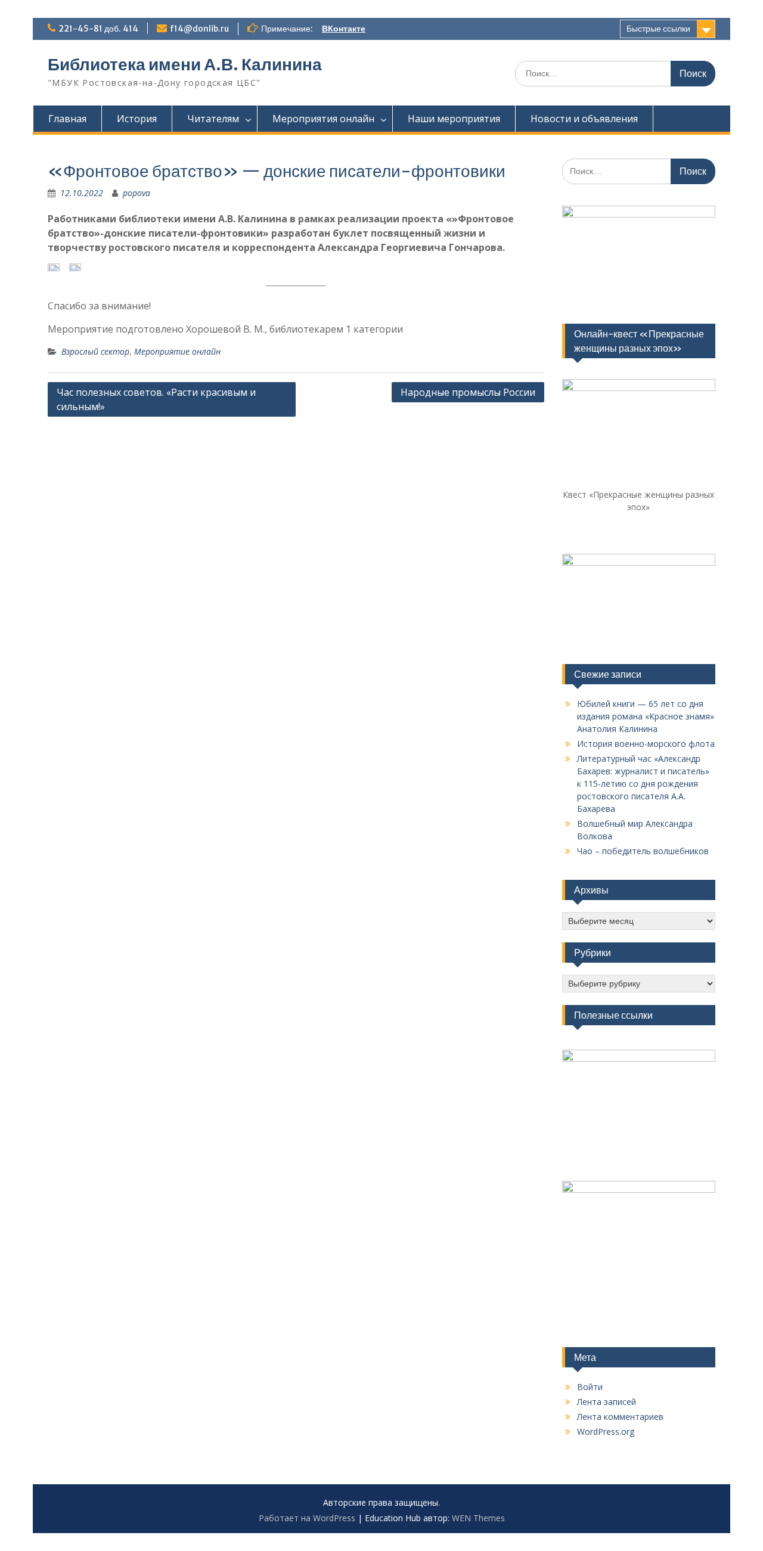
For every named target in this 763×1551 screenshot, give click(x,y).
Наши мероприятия (454, 118)
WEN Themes (478, 1518)
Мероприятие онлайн (177, 351)
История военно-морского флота (646, 743)
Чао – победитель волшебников (643, 851)
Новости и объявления (584, 118)
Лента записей (606, 1401)
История (137, 118)
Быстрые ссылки (658, 28)
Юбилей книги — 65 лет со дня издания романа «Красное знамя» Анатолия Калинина (645, 716)
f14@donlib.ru (199, 28)
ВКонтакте (343, 28)
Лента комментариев (620, 1416)
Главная (67, 118)
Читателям (213, 118)
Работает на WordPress (307, 1518)
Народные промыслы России (468, 392)
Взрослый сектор (95, 351)
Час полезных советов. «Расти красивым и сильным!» (156, 399)
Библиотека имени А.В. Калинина (185, 64)
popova (136, 192)
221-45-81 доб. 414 (98, 28)
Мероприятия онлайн (323, 118)
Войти (590, 1386)
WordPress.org (605, 1431)
